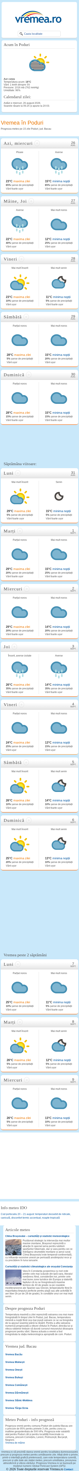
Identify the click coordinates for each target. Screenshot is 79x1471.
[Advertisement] (39, 442)
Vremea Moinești (15, 1362)
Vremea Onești (13, 1369)
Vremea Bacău (13, 1354)
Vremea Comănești (16, 1385)
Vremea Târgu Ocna (16, 1408)
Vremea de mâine (15, 1442)
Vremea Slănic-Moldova (18, 1400)
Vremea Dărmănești (16, 1392)
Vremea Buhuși (14, 1377)
